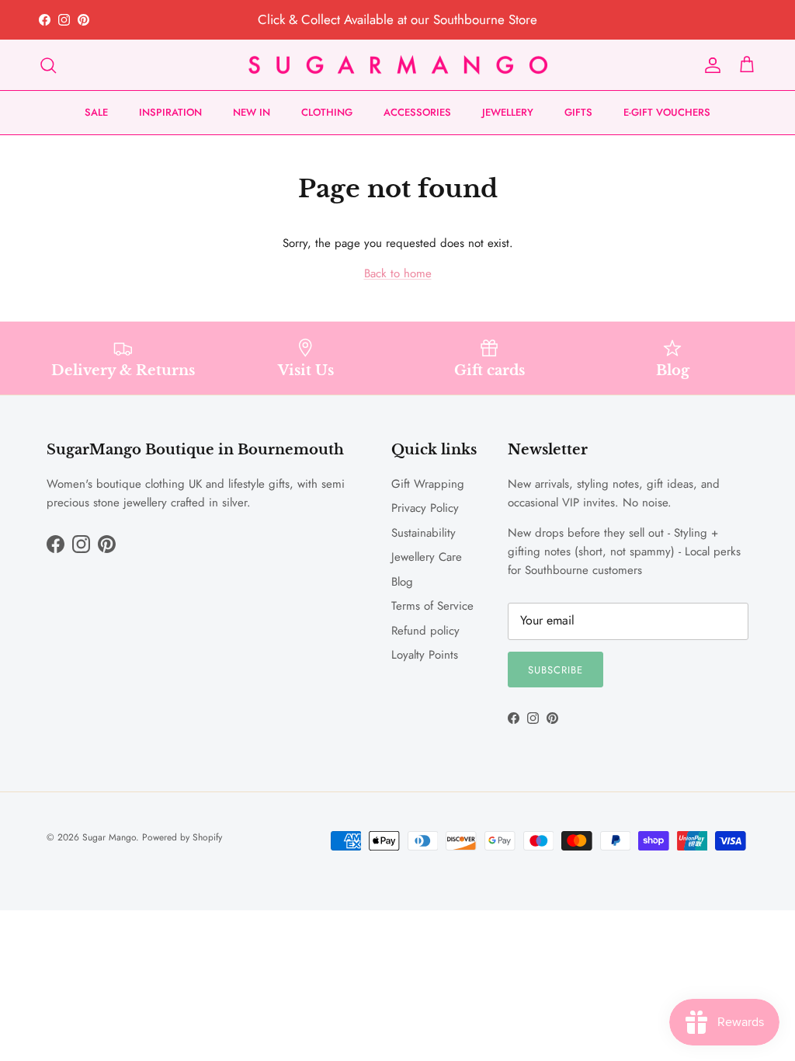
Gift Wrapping (427, 483)
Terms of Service (432, 605)
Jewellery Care (426, 556)
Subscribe (555, 670)
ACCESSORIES (417, 112)
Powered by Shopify (182, 837)
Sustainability (423, 532)
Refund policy (425, 630)
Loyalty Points (424, 654)
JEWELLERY (507, 112)
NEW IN (251, 112)
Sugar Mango (109, 837)
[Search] (48, 65)
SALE (96, 112)
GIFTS (578, 112)
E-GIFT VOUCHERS (666, 112)
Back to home (398, 273)
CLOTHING (326, 112)
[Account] (709, 65)
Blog (402, 581)
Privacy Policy (425, 508)
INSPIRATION (170, 112)
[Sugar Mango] (397, 65)
